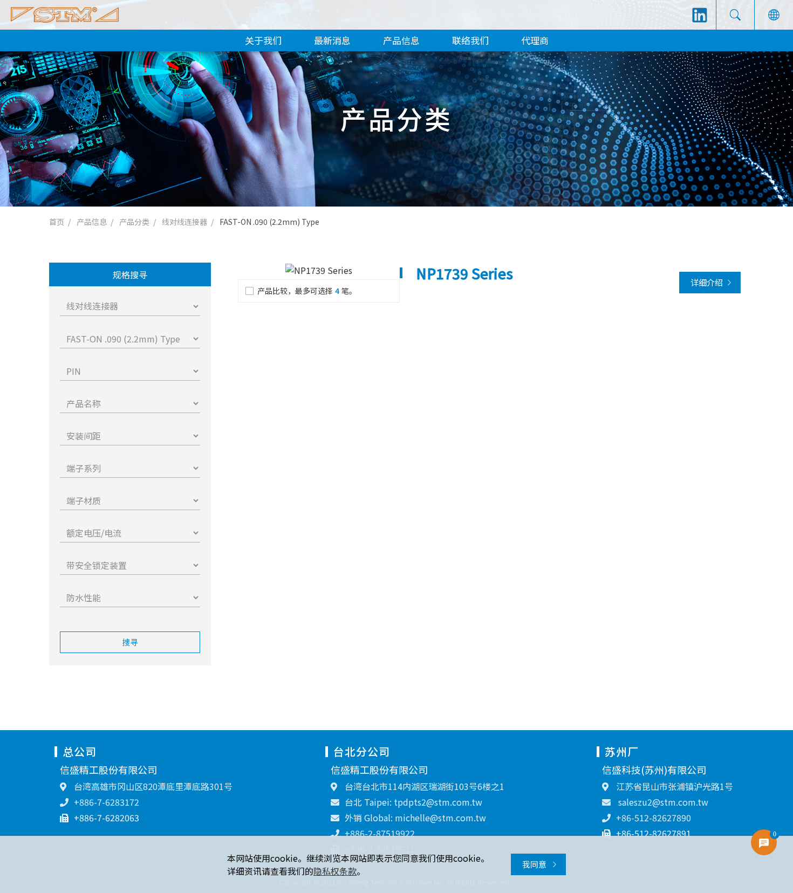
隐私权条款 (335, 870)
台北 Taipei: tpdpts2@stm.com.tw (413, 801)
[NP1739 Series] (319, 270)
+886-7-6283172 (106, 801)
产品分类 (134, 221)
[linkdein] (700, 15)
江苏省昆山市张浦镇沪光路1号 (673, 786)
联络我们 (470, 40)
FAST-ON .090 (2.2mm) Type (269, 221)
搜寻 (130, 642)
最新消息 (332, 40)
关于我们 (263, 40)
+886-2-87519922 (380, 833)
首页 (56, 221)
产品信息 (401, 40)
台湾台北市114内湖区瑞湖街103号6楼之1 (423, 786)
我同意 (535, 864)
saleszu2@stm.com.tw (662, 801)
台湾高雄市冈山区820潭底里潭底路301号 (152, 786)
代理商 (535, 40)
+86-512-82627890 (653, 817)
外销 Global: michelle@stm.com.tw (415, 817)
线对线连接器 (184, 221)
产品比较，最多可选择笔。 (307, 290)
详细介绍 (707, 282)
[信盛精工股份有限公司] (65, 14)
